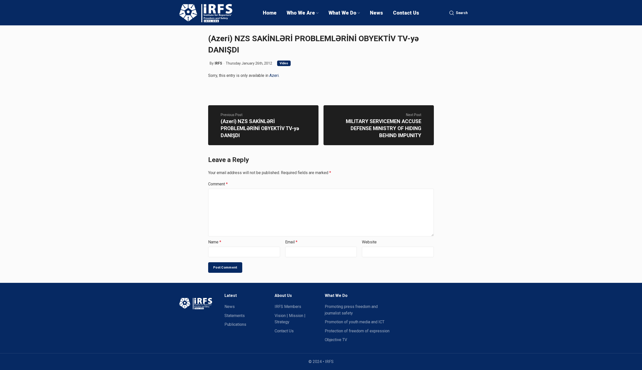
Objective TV (336, 339)
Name (214, 242)
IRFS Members (288, 306)
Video (284, 63)
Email (291, 242)
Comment (218, 184)
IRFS (218, 63)
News (229, 306)
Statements (234, 315)
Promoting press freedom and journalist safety (351, 309)
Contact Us (284, 331)
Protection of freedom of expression (357, 331)
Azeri (274, 75)
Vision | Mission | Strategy (290, 319)
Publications (235, 324)
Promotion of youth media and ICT (354, 322)
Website (369, 242)
